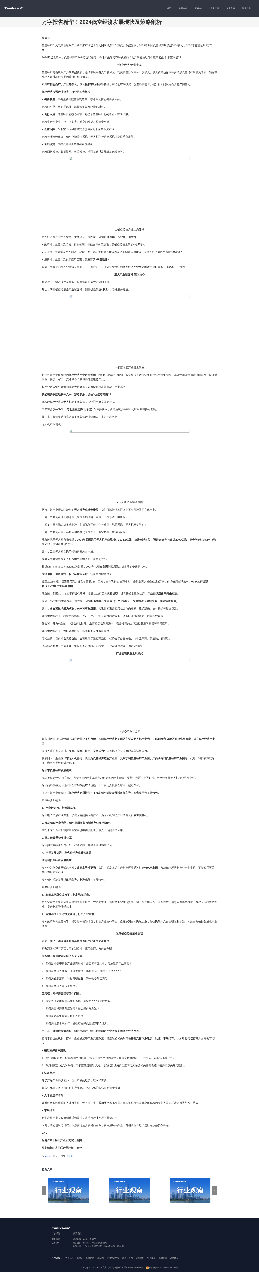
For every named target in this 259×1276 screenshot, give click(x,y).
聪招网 (100, 1258)
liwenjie (48, 1156)
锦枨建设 (174, 1258)
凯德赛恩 (163, 1258)
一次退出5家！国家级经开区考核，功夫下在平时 (190, 1190)
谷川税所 (151, 1258)
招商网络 (90, 1258)
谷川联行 (56, 1239)
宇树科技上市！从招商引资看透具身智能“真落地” (129, 1190)
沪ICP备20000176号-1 (134, 1267)
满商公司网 (127, 1258)
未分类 (70, 1156)
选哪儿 (80, 1258)
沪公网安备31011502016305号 (163, 1267)
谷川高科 (56, 1243)
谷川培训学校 (113, 1258)
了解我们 (56, 1233)
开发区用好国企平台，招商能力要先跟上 (68, 1190)
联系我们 (77, 1233)
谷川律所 (140, 1258)
